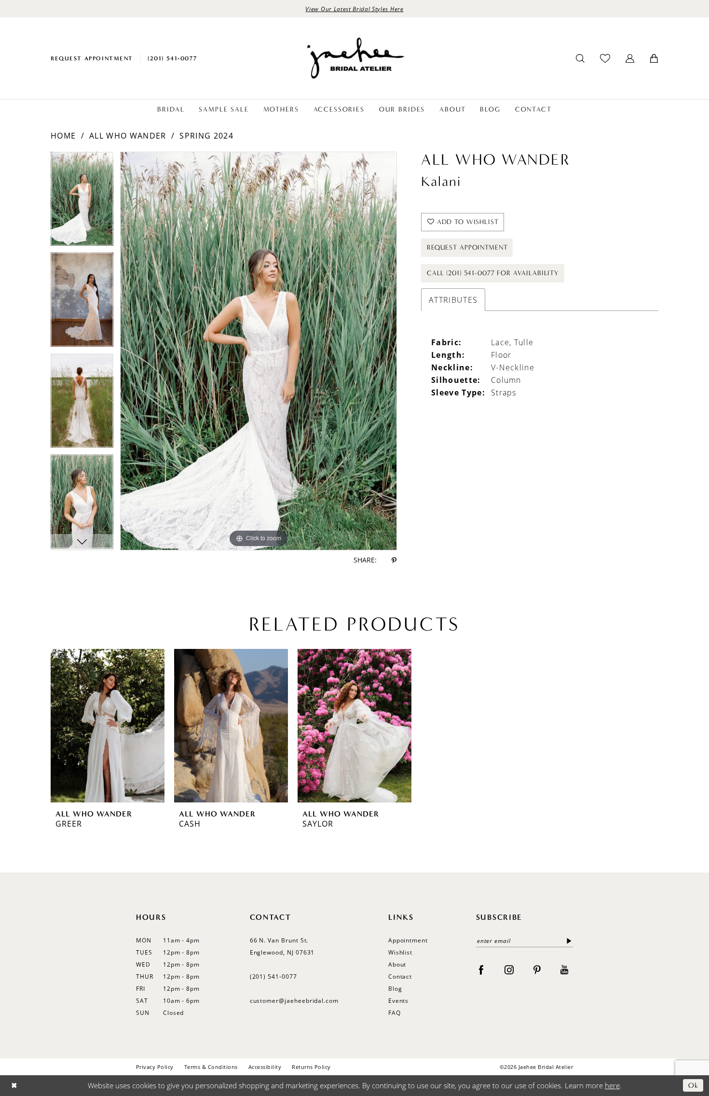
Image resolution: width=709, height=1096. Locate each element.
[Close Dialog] (14, 1085)
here (612, 1085)
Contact (400, 976)
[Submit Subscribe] (567, 940)
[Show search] (580, 58)
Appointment (408, 940)
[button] (630, 58)
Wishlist (400, 952)
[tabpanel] (82, 202)
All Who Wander (127, 135)
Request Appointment (467, 247)
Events (398, 1001)
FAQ (394, 1013)
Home (63, 135)
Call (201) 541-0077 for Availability (493, 273)
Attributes (453, 300)
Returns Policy (311, 1066)
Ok (693, 1085)
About (397, 964)
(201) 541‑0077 (273, 976)
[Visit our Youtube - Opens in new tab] (564, 969)
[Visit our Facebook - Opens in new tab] (481, 969)
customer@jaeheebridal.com (294, 1001)
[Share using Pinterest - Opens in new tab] (394, 560)
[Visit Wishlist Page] (605, 58)
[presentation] (107, 725)
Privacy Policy (155, 1066)
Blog (395, 988)
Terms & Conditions (211, 1066)
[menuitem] (91, 58)
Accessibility (264, 1066)
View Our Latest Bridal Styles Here (354, 9)
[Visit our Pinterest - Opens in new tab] (537, 969)
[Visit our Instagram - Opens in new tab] (509, 969)
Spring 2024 (206, 135)
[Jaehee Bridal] (354, 58)
